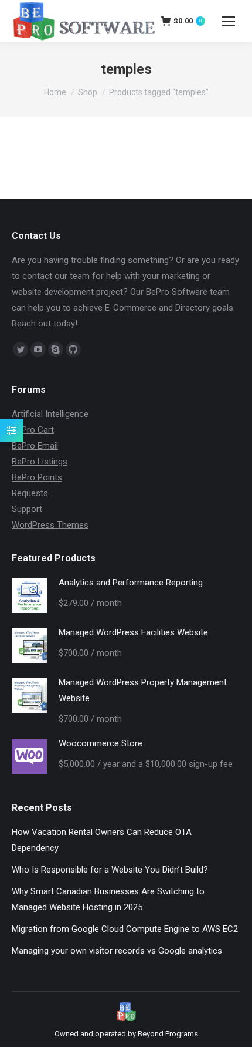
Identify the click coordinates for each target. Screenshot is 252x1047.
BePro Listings (39, 461)
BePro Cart (33, 430)
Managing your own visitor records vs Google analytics (117, 950)
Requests (30, 493)
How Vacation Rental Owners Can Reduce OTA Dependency (102, 840)
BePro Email (35, 445)
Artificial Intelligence (50, 414)
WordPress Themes (50, 525)
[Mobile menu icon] (228, 21)
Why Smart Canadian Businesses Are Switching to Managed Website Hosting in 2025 (108, 899)
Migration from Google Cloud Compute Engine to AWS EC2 (125, 929)
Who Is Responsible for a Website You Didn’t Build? (110, 869)
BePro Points (37, 477)
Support (27, 509)
